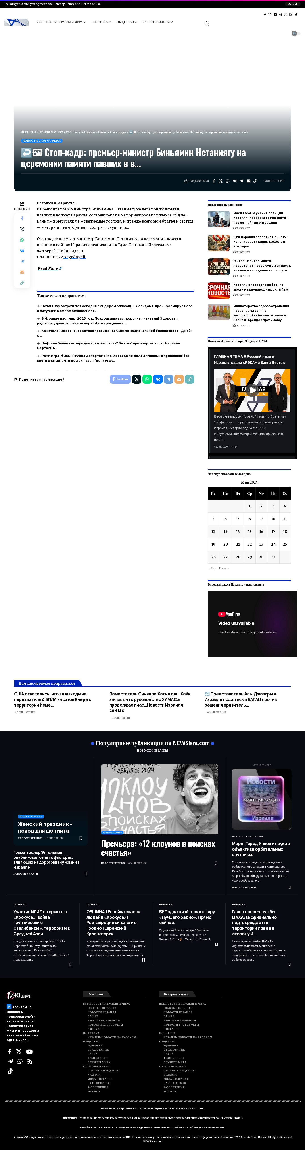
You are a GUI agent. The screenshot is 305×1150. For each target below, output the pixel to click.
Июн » (224, 568)
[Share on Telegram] (241, 181)
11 (285, 519)
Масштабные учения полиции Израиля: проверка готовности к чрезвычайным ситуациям (260, 218)
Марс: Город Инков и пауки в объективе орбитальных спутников (261, 849)
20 (225, 544)
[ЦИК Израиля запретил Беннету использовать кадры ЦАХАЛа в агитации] (219, 243)
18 (285, 531)
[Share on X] (221, 181)
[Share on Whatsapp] (228, 181)
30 (261, 557)
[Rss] (290, 14)
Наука (236, 836)
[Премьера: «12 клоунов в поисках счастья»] (160, 799)
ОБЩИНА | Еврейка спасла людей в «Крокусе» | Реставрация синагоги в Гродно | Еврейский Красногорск (113, 923)
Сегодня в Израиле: (56, 203)
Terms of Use (90, 4)
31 (273, 557)
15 (250, 531)
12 (213, 531)
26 (213, 557)
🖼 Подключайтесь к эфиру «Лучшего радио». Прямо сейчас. (187, 917)
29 (249, 557)
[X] (269, 14)
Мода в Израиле (30, 816)
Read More (48, 268)
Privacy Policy (63, 4)
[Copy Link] (255, 181)
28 (238, 557)
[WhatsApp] (285, 14)
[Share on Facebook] (214, 181)
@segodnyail (73, 257)
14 (238, 531)
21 (238, 544)
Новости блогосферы (42, 141)
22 (249, 544)
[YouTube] (275, 14)
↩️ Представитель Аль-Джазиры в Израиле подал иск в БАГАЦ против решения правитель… (241, 699)
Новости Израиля (30, 838)
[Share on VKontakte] (235, 181)
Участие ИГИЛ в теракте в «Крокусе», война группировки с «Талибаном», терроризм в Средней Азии (41, 923)
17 (273, 531)
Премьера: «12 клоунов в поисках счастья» (158, 847)
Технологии (253, 836)
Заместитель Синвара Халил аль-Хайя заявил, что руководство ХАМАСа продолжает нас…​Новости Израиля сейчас (149, 702)
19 (213, 544)
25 (285, 544)
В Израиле (243, 228)
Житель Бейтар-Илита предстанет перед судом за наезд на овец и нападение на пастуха (262, 265)
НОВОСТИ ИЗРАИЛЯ (152, 751)
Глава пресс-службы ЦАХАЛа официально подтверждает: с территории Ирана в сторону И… (254, 923)
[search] (252, 23)
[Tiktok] (295, 14)
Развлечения (112, 832)
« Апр (212, 568)
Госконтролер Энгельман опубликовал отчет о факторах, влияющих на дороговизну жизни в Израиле (46, 860)
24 (273, 544)
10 (273, 519)
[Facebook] (265, 14)
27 (225, 557)
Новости (20, 904)
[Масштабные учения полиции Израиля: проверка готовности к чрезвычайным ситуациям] (219, 219)
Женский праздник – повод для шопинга (45, 827)
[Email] (248, 181)
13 (226, 531)
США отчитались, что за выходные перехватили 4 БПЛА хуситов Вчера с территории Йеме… (52, 699)
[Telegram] (280, 14)
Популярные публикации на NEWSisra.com (153, 742)
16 (261, 531)
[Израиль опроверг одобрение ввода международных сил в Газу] (219, 290)
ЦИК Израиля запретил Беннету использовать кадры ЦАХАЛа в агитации (259, 241)
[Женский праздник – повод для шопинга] (50, 805)
